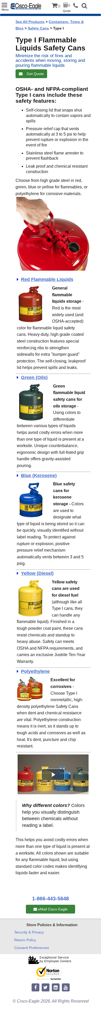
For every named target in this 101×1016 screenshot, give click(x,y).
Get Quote (34, 74)
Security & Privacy (29, 932)
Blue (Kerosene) (39, 475)
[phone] (77, 6)
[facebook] (35, 987)
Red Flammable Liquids (47, 279)
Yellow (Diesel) (37, 573)
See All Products (30, 22)
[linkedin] (56, 987)
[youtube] (66, 987)
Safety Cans (38, 28)
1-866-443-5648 (50, 898)
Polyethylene (35, 671)
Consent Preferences (31, 948)
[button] (84, 6)
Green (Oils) (34, 377)
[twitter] (45, 987)
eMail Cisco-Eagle (52, 909)
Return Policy (25, 940)
